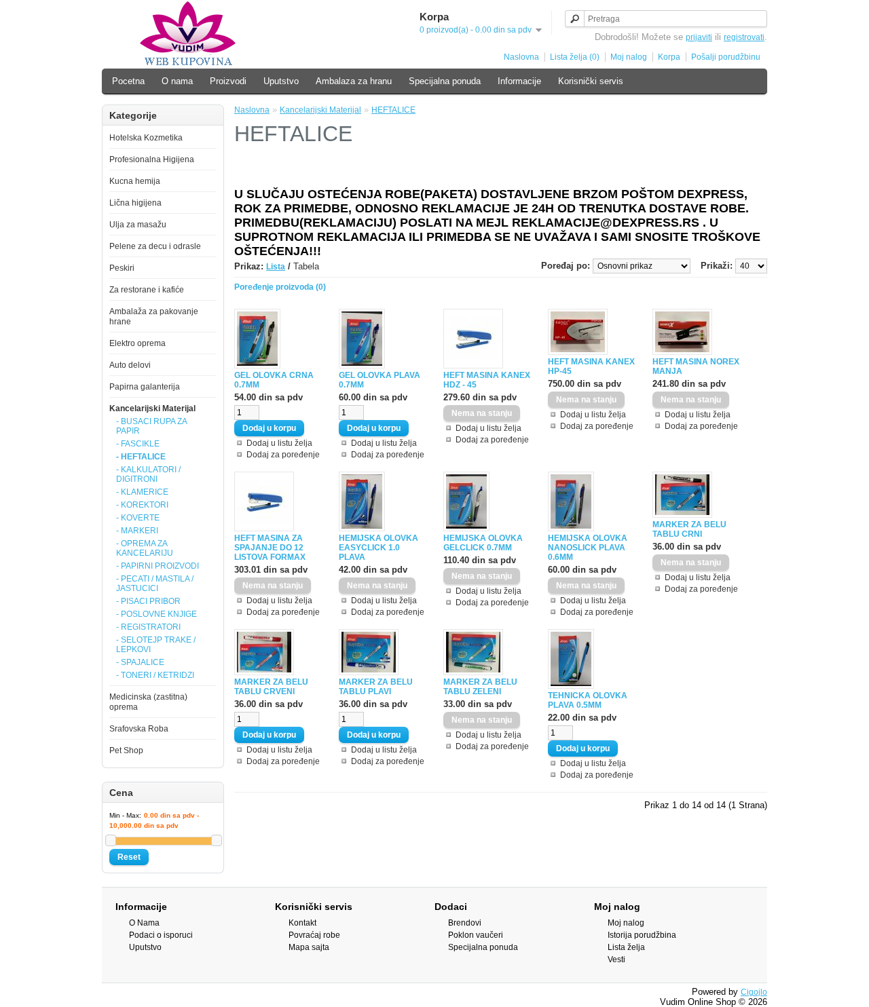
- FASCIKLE (138, 444)
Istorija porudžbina (642, 935)
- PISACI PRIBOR (148, 601)
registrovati (744, 37)
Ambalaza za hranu (354, 81)
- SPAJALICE (140, 662)
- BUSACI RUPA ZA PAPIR (151, 426)
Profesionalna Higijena (151, 159)
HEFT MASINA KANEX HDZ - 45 (486, 380)
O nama (177, 81)
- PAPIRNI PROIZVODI (157, 566)
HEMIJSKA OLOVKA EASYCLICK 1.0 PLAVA (378, 547)
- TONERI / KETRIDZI (155, 675)
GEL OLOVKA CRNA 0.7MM (274, 380)
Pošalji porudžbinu (725, 57)
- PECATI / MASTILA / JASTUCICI (154, 583)
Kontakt (302, 923)
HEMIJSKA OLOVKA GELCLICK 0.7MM (483, 542)
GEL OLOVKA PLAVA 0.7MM (379, 380)
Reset (129, 857)
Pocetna (128, 81)
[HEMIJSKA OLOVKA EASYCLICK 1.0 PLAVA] (362, 528)
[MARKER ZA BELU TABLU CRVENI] (264, 672)
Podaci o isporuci (161, 935)
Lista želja (626, 947)
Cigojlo (754, 992)
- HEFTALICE (141, 456)
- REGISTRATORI (148, 627)
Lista (275, 266)
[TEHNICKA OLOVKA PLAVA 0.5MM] (571, 686)
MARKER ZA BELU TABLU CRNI (689, 529)
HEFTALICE (393, 110)
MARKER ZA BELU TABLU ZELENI (480, 686)
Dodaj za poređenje (283, 454)
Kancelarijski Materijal (152, 408)
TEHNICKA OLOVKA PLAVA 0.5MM (587, 700)
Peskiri (121, 268)
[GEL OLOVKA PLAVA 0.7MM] (362, 365)
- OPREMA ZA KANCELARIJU (144, 548)
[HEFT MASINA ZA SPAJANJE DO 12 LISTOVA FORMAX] (264, 528)
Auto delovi (130, 365)
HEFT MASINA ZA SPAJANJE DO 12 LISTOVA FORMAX (270, 547)
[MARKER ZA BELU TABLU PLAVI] (369, 672)
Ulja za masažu (137, 224)
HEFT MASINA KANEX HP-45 (591, 366)
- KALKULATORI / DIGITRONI (148, 474)
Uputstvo (281, 81)
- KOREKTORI (142, 505)
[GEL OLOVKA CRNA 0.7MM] (257, 365)
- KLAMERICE (142, 492)
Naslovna (521, 57)
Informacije (519, 81)
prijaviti (699, 37)
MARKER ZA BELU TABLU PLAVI (376, 686)
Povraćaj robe (314, 935)
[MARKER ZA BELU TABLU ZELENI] (473, 672)
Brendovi (464, 923)
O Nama (144, 923)
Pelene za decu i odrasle (155, 246)
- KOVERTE (138, 517)
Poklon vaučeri (475, 935)
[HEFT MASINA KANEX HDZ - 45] (473, 365)
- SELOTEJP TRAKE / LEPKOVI (156, 644)
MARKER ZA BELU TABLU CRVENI (271, 686)
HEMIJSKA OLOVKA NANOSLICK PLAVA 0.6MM (587, 547)
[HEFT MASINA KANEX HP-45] (578, 352)
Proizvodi (228, 81)
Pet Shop (126, 750)
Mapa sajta (309, 947)
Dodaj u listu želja (279, 443)
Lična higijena (135, 203)
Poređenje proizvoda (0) (280, 287)
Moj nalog (628, 57)
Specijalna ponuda (445, 81)
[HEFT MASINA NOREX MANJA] (682, 352)
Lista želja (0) (574, 57)
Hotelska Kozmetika (146, 137)
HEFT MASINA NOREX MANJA (695, 366)
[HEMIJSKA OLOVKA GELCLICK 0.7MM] (466, 528)
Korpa (669, 57)
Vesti (616, 959)
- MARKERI (137, 530)
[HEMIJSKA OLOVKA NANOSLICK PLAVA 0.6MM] (571, 528)
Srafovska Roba (138, 729)
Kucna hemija (134, 181)
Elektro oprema (137, 343)
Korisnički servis (590, 81)
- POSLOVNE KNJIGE (156, 614)
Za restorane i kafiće (146, 289)
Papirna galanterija (144, 387)
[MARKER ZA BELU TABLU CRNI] (682, 515)
